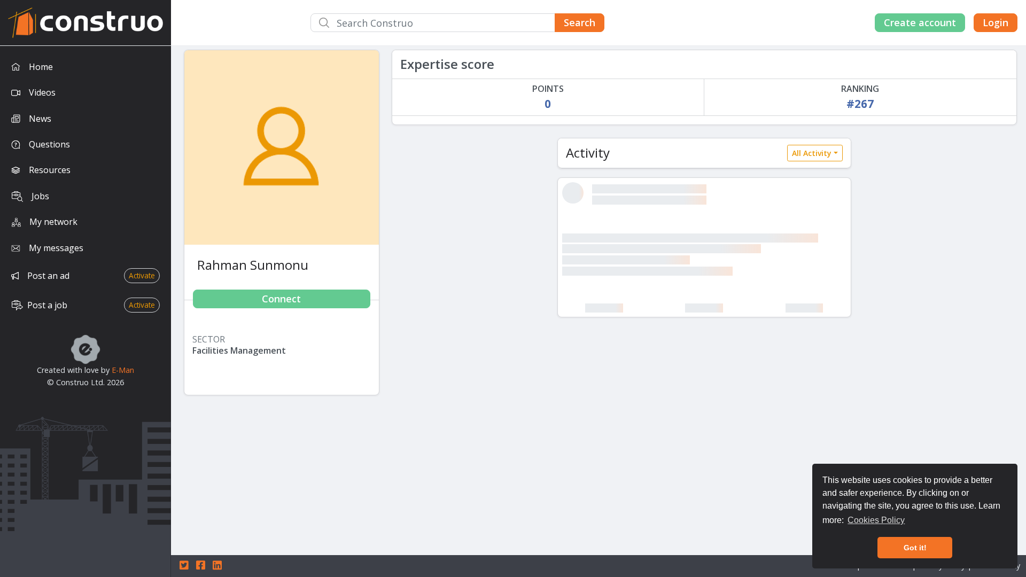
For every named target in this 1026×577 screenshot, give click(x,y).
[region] (85, 311)
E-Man (123, 370)
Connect (281, 298)
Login (995, 22)
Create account (920, 22)
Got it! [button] (915, 547)
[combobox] (457, 22)
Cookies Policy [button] (876, 520)
